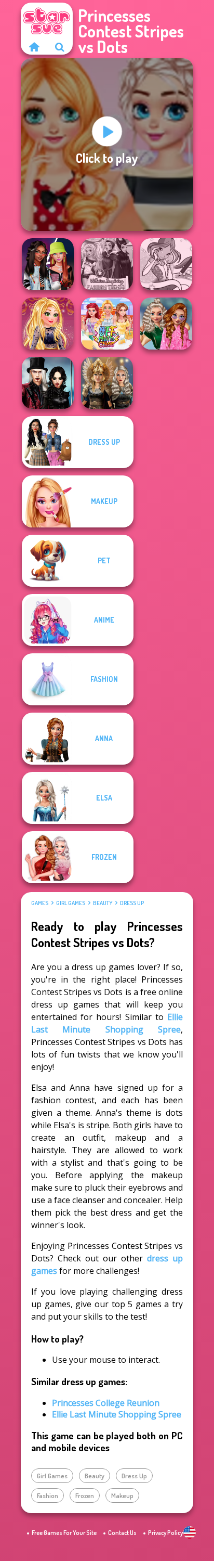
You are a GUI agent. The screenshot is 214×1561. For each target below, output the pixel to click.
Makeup (122, 1495)
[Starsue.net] (34, 47)
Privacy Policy (165, 1533)
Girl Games (70, 903)
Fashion (47, 1495)
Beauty (102, 903)
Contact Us (122, 1533)
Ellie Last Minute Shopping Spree (116, 1414)
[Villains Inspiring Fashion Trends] (107, 264)
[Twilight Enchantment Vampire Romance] (48, 383)
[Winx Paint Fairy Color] (166, 264)
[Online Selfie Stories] (48, 324)
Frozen (84, 1495)
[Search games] (60, 47)
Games (39, 903)
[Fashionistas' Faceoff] (48, 264)
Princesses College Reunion (105, 1403)
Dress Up (132, 903)
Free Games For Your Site (64, 1533)
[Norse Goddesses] (107, 383)
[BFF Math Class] (107, 324)
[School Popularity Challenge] (166, 324)
